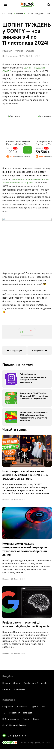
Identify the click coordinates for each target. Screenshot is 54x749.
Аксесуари (22, 706)
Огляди (16, 683)
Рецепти (6, 689)
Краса (36, 719)
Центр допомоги (17, 735)
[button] (5, 5)
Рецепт (26, 719)
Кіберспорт (14, 712)
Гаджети (35, 706)
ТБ (3, 712)
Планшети (28, 712)
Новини (6, 683)
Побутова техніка (10, 719)
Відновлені (19, 689)
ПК (43, 706)
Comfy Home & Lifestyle (35, 683)
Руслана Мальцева (24, 50)
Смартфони (8, 706)
